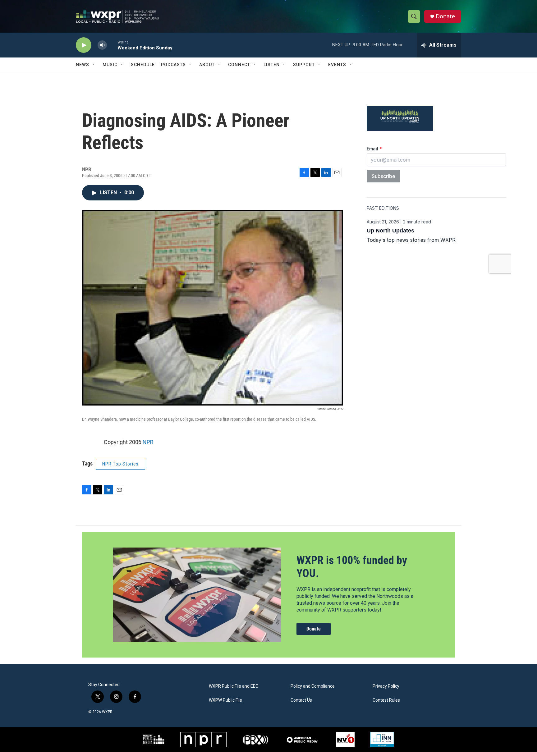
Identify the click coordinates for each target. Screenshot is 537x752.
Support (304, 64)
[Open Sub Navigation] (93, 64)
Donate (445, 16)
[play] (84, 45)
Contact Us (301, 700)
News (82, 64)
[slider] (112, 45)
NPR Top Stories (120, 463)
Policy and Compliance (313, 686)
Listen (272, 64)
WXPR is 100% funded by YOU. (351, 567)
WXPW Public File (225, 700)
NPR (148, 442)
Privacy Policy (386, 686)
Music (110, 64)
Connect (239, 64)
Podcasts (173, 64)
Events (337, 64)
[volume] (102, 45)
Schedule (143, 64)
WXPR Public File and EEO (234, 686)
